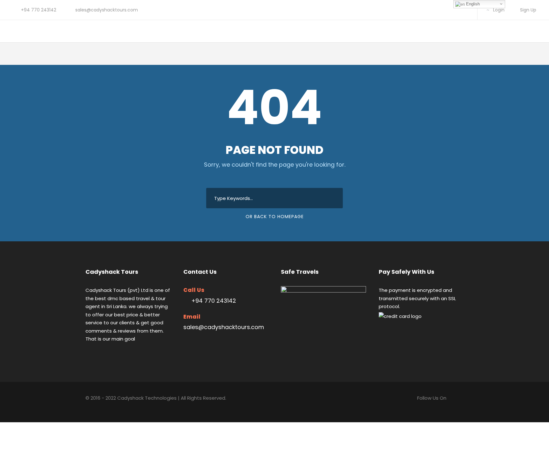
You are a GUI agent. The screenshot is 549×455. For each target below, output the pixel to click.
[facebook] (445, 10)
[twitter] (455, 10)
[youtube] (465, 10)
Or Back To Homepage (275, 216)
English (472, 4)
